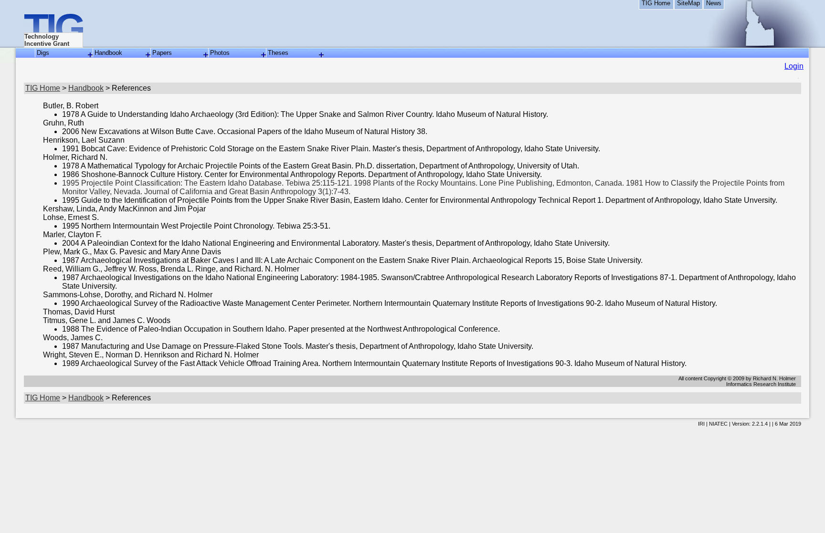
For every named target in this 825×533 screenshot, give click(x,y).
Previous (12, 290)
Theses (278, 52)
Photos (220, 52)
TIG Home (656, 3)
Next (813, 290)
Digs (43, 52)
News (713, 3)
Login (794, 66)
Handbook (108, 52)
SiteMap (688, 3)
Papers (162, 52)
